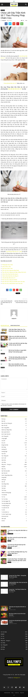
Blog (12, 692)
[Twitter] (16, 687)
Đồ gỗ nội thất (5, 445)
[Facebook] (8, 687)
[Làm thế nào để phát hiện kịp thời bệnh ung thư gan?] (3, 547)
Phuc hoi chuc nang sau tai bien (9, 279)
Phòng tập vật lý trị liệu (7, 264)
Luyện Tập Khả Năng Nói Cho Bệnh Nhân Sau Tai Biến (6, 302)
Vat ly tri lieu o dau (6, 266)
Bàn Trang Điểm (5, 427)
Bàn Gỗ (3, 421)
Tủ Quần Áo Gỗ (5, 507)
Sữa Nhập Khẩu (5, 484)
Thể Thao (4, 490)
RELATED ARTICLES (5, 325)
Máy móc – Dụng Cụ (6, 464)
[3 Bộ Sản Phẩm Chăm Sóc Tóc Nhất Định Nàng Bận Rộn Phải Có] (4, 331)
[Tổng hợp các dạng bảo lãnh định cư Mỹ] (3, 532)
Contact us (17, 692)
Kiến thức (4, 460)
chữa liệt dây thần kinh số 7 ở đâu (14, 251)
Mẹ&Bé (3, 466)
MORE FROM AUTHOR (15, 325)
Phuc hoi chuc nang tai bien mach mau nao (12, 283)
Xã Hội (3, 520)
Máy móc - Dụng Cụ (5, 640)
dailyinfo (4, 20)
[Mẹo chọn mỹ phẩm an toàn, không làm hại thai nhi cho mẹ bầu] (4, 365)
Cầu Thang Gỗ (5, 436)
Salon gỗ (4, 479)
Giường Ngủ (4, 451)
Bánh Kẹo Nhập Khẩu (7, 429)
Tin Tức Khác (5, 499)
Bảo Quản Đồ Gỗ (5, 432)
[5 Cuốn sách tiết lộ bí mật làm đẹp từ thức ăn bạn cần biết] (4, 344)
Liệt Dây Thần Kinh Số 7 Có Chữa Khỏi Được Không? (21, 301)
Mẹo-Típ (4, 468)
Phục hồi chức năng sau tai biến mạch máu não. (13, 281)
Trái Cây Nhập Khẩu (6, 503)
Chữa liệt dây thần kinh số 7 (10, 83)
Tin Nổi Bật (4, 494)
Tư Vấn (3, 510)
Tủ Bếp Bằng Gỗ (5, 505)
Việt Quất (4, 518)
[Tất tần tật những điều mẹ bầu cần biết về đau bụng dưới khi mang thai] (4, 358)
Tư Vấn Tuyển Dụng (6, 514)
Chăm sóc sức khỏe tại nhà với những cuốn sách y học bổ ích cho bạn (18, 338)
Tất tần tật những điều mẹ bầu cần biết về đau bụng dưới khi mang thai (18, 358)
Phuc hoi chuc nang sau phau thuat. (10, 270)
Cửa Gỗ (3, 440)
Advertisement (7, 692)
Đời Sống (4, 447)
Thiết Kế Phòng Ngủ (6, 492)
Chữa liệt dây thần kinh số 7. (9, 277)
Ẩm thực (4, 419)
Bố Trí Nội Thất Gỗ (6, 434)
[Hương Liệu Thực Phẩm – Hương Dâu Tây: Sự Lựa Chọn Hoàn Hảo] (4, 577)
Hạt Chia (4, 453)
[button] (26, 4)
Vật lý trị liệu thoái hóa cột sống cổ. (10, 276)
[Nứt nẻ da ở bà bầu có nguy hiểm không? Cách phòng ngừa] (4, 351)
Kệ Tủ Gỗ (4, 458)
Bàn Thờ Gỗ (4, 425)
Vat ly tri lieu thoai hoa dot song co (10, 274)
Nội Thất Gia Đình (6, 471)
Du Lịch (3, 442)
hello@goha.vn (16, 677)
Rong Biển (4, 477)
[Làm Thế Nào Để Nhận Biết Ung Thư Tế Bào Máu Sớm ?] (3, 554)
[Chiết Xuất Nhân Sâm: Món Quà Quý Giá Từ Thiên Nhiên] (4, 584)
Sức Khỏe (6, 8)
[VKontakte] (23, 687)
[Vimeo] (19, 687)
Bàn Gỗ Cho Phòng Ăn (7, 423)
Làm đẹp (2, 332)
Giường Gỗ (4, 449)
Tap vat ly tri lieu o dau (7, 268)
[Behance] (4, 687)
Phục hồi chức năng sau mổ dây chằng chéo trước (14, 272)
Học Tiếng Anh (5, 455)
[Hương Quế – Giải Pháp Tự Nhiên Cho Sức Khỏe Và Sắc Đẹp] (4, 591)
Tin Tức (3, 497)
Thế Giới (3, 488)
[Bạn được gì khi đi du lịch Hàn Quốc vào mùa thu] (3, 539)
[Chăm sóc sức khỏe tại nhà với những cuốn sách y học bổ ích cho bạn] (4, 338)
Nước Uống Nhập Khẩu (7, 475)
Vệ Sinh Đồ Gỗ (5, 516)
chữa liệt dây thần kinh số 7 (15, 89)
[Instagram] (12, 687)
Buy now (22, 692)
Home (2, 8)
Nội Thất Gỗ (4, 473)
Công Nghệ (4, 438)
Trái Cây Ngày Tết (6, 501)
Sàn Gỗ (3, 481)
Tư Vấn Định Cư (5, 512)
